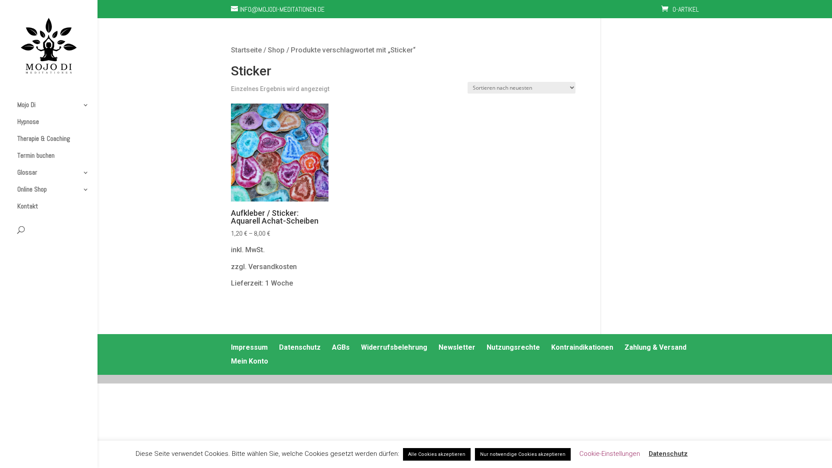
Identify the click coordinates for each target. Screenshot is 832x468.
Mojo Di (26, 105)
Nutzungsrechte (513, 347)
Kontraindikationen (582, 347)
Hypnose (28, 121)
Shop (276, 50)
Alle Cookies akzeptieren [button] (436, 454)
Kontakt (27, 206)
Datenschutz (300, 347)
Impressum (249, 347)
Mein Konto (249, 361)
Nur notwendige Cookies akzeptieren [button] (523, 454)
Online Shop (32, 189)
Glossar (27, 172)
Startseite (246, 50)
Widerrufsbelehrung (394, 347)
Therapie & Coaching (43, 138)
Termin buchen (36, 155)
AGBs (341, 347)
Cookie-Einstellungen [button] (609, 454)
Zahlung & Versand (655, 347)
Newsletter (457, 347)
